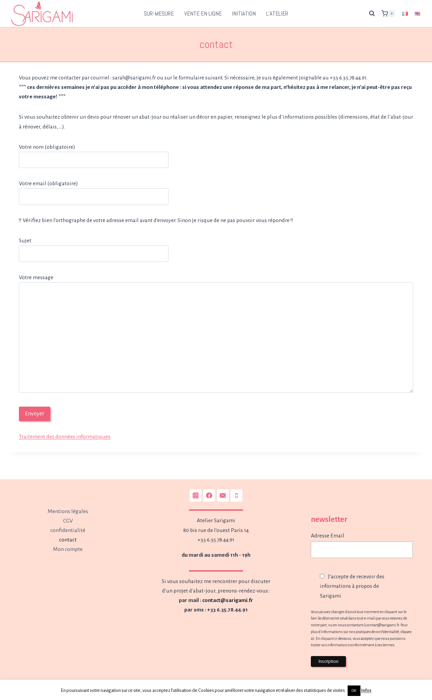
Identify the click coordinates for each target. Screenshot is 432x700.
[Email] (223, 495)
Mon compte (68, 549)
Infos (366, 690)
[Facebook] (209, 495)
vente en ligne (203, 13)
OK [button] (354, 691)
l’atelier (277, 13)
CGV (68, 521)
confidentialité (67, 530)
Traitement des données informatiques (64, 437)
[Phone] (236, 495)
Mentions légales (68, 511)
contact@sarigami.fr (227, 600)
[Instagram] (195, 495)
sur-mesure (159, 13)
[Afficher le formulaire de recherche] (372, 13)
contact (68, 540)
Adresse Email (327, 536)
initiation (244, 13)
